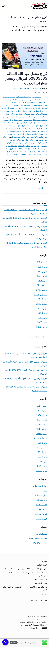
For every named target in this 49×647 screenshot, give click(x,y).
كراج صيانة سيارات (17, 137)
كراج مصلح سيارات (30, 151)
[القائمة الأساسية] (3, 6)
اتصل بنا (44, 561)
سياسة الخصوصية (41, 583)
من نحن (44, 594)
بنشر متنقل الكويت (17, 643)
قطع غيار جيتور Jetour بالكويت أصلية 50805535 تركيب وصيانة (26, 237)
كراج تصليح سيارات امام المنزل (31, 123)
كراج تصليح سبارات (18, 120)
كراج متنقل (37, 92)
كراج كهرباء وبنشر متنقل (34, 146)
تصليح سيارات (41, 495)
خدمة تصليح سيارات (35, 105)
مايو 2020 (42, 317)
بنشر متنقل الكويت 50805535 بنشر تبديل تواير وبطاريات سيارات (25, 569)
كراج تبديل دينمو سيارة (22, 117)
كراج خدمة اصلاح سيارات (16, 131)
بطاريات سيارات (40, 486)
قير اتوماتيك (39, 111)
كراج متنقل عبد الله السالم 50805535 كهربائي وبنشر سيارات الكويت (26, 78)
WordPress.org (40, 543)
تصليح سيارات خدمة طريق (34, 102)
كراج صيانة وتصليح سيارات (28, 140)
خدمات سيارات (19, 102)
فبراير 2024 (41, 276)
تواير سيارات (41, 500)
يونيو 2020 (42, 313)
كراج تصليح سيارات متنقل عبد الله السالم (28, 128)
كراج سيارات (14, 134)
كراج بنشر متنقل (31, 114)
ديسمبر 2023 (41, 285)
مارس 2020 (41, 327)
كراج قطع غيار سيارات (34, 143)
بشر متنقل (29, 99)
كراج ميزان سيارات (17, 151)
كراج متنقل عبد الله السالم (22, 149)
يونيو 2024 (42, 267)
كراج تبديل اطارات (19, 114)
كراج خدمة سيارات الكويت (28, 134)
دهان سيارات (28, 108)
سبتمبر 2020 (41, 304)
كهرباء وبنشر (41, 518)
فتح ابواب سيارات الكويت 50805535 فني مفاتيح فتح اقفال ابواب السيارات (25, 588)
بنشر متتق (22, 99)
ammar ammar (36, 88)
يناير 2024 (42, 280)
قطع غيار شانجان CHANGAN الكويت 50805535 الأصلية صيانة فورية (25, 211)
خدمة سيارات (41, 504)
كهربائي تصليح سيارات (23, 154)
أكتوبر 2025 (42, 262)
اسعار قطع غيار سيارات (33, 97)
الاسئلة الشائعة (42, 565)
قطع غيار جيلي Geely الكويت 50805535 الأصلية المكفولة (26, 228)
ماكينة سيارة (11, 154)
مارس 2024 (41, 271)
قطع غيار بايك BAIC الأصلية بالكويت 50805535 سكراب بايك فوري (26, 245)
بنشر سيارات (32, 600)
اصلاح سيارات (20, 97)
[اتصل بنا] (5, 642)
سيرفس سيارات (17, 108)
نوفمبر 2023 (41, 290)
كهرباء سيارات (41, 514)
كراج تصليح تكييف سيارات (34, 120)
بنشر (45, 490)
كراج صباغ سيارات (30, 137)
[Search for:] (24, 337)
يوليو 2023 (42, 299)
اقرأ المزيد (42, 188)
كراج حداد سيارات (31, 131)
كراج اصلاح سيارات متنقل (26, 111)
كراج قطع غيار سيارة (20, 143)
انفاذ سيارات (38, 99)
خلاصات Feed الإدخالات (37, 538)
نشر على (21, 88)
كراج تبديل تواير (36, 117)
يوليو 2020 (42, 308)
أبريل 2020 (42, 322)
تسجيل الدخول (41, 534)
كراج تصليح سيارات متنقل (34, 125)
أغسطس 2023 (40, 294)
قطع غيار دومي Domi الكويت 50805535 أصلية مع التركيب (25, 220)
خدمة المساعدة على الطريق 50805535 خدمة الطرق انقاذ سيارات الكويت (27, 574)
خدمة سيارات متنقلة (21, 105)
